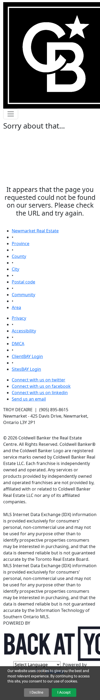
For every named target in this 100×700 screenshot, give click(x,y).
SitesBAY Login (26, 369)
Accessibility (24, 331)
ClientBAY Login (27, 356)
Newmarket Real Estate (35, 231)
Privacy (19, 318)
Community (23, 295)
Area (16, 307)
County (19, 256)
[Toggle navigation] (10, 114)
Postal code (23, 282)
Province (20, 243)
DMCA (18, 344)
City (15, 269)
